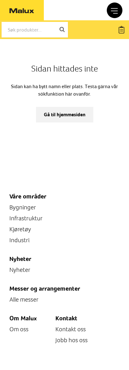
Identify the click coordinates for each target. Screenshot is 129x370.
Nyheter (19, 270)
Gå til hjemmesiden (64, 115)
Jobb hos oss (71, 340)
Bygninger (22, 207)
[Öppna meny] (114, 10)
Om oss (18, 329)
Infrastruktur (26, 218)
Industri (19, 240)
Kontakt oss (70, 329)
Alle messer (24, 299)
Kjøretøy (20, 229)
